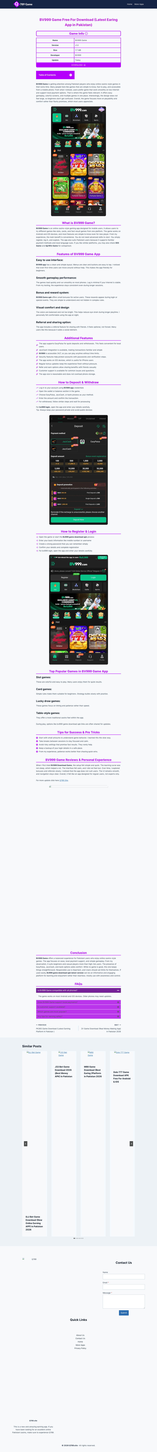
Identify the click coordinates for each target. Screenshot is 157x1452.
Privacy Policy (80, 1348)
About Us (80, 1335)
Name (105, 1272)
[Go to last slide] (25, 1143)
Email (106, 1283)
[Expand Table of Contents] (70, 75)
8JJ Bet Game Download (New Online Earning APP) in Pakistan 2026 (34, 1223)
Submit (124, 1313)
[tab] (74, 1238)
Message (107, 1293)
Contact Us (80, 1338)
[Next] (131, 1143)
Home (129, 4)
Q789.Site (63, 780)
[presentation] (34, 1131)
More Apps (139, 4)
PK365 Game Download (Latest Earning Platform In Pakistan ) (53, 1028)
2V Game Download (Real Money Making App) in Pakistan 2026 (101, 1028)
